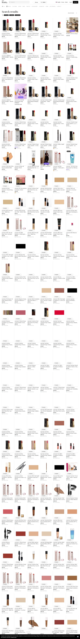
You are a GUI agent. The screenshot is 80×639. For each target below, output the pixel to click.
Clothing (14, 6)
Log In (70, 2)
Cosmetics (41, 6)
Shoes (19, 6)
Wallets (28, 6)
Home (47, 6)
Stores (62, 2)
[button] (5, 31)
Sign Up (75, 2)
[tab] (43, 2)
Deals (66, 2)
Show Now (72, 30)
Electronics (52, 6)
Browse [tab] (36, 2)
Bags (24, 6)
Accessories (35, 6)
